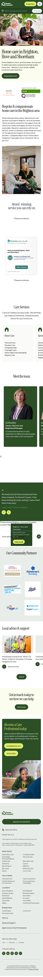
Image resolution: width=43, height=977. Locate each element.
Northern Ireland (28, 893)
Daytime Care (10, 345)
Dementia (5, 864)
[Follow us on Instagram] (12, 953)
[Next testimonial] (9, 512)
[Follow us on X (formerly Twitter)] (20, 953)
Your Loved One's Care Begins (29, 882)
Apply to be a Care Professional (14, 928)
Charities (21, 942)
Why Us (5, 918)
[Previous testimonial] (4, 512)
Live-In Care (27, 871)
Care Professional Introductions (8, 882)
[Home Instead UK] (7, 813)
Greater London (7, 893)
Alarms (4, 871)
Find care (37, 11)
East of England (7, 891)
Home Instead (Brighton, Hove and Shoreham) (19, 251)
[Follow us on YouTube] (16, 953)
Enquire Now (30, 4)
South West (27, 900)
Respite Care (10, 355)
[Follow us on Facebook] (3, 953)
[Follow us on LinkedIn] (8, 953)
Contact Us (27, 911)
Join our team (11, 753)
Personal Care (10, 343)
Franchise (12, 942)
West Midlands (7, 898)
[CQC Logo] (31, 96)
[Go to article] (4, 667)
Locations (6, 887)
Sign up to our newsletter (21, 822)
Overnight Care (10, 350)
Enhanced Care (28, 868)
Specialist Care (28, 861)
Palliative (26, 866)
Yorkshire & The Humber (31, 903)
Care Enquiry (6, 911)
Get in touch (21, 707)
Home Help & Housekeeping (15, 353)
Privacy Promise (7, 913)
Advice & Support (9, 923)
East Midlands (27, 891)
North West (27, 896)
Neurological (6, 866)
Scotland (26, 898)
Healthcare (6, 861)
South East (6, 900)
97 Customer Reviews (8, 95)
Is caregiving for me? (14, 746)
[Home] (7, 4)
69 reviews (22, 259)
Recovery (5, 868)
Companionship (11, 348)
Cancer (25, 864)
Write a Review (22, 267)
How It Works (7, 875)
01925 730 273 (8, 835)
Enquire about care (10, 76)
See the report (27, 88)
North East (5, 896)
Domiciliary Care (8, 854)
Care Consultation (29, 879)
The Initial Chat (7, 879)
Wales (4, 903)
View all (21, 677)
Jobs (3, 942)
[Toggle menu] (39, 4)
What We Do (7, 851)
